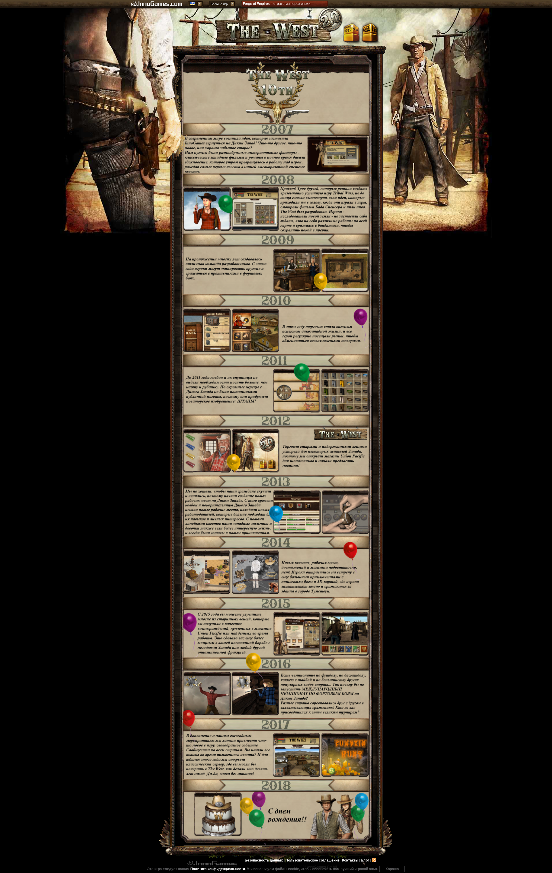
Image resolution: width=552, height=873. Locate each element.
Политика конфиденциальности (217, 869)
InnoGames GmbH (212, 864)
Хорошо (392, 869)
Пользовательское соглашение (312, 860)
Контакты (350, 860)
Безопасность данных (264, 860)
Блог (365, 860)
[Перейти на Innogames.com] (157, 4)
